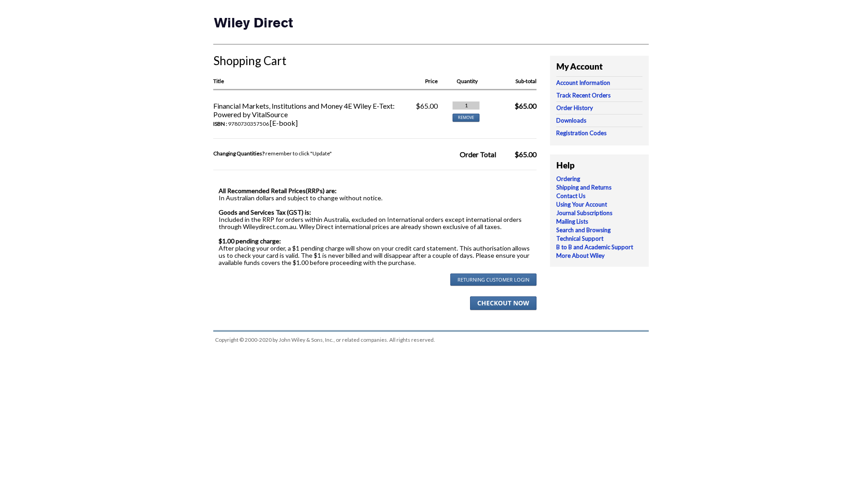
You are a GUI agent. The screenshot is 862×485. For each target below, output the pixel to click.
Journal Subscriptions (584, 212)
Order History (574, 107)
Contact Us (570, 195)
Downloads (571, 120)
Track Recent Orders (583, 95)
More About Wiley (580, 255)
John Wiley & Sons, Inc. (306, 339)
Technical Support (579, 238)
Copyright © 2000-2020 (243, 339)
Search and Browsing (583, 230)
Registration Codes (581, 133)
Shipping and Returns (583, 187)
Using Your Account (581, 204)
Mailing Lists (572, 221)
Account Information (583, 82)
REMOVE (466, 117)
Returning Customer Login (493, 279)
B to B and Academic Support (594, 247)
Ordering (568, 178)
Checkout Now (503, 303)
